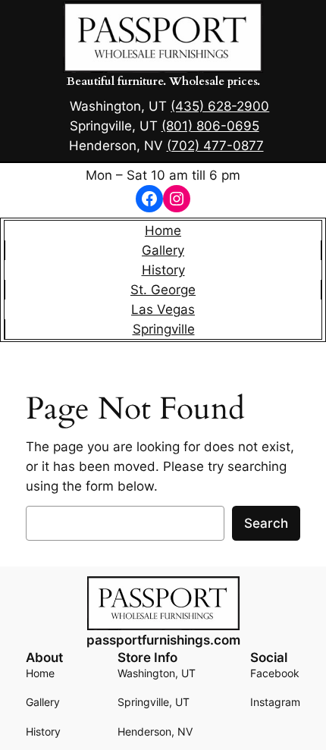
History (163, 270)
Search (266, 523)
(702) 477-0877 (215, 145)
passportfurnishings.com (163, 640)
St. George (163, 289)
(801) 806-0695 (210, 125)
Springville (164, 329)
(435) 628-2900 (220, 106)
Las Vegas (163, 309)
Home (163, 230)
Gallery (163, 250)
